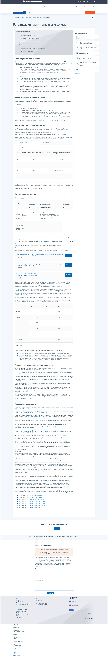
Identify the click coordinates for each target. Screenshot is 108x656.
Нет (50, 528)
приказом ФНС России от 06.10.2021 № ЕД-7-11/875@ (27, 422)
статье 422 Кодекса (61, 134)
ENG (93, 7)
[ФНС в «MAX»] (94, 1)
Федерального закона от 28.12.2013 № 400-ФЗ (53, 283)
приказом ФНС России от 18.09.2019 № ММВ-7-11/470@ (35, 412)
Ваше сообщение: (39, 569)
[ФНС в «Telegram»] (92, 1)
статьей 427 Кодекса (63, 250)
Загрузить (68, 255)
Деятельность (57, 7)
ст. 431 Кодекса (56, 460)
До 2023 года (46, 143)
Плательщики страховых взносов (29, 35)
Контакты (86, 7)
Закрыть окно (16, 655)
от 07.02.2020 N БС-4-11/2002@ (34, 497)
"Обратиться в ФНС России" (47, 562)
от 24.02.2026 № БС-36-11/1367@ (37, 507)
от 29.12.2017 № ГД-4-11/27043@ (34, 495)
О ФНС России (47, 7)
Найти (90, 12)
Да (57, 528)
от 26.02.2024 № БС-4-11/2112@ (37, 503)
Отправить (50, 593)
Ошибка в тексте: (39, 580)
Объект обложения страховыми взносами (31, 38)
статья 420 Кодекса (60, 120)
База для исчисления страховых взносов (30, 41)
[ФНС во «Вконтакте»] (88, 1)
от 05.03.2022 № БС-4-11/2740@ (36, 499)
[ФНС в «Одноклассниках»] (90, 1)
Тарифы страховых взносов (27, 45)
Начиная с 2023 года (21, 143)
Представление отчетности (27, 51)
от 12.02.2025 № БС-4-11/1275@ (37, 505)
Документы (79, 7)
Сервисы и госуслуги (68, 7)
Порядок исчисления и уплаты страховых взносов (33, 48)
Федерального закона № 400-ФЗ (23, 290)
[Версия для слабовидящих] (69, 1)
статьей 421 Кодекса (49, 128)
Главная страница (17, 17)
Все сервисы (78, 73)
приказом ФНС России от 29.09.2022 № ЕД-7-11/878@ (35, 426)
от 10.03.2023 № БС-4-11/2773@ (37, 501)
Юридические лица (26, 17)
